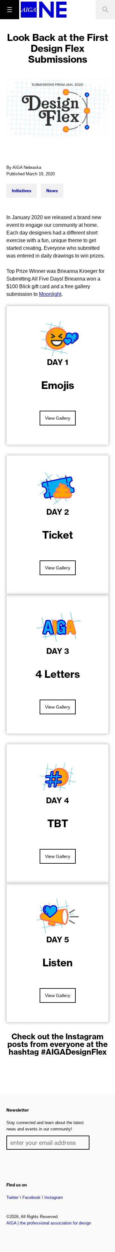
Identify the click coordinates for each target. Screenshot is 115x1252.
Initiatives (21, 190)
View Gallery (57, 418)
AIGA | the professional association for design (48, 1223)
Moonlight (50, 294)
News (52, 190)
